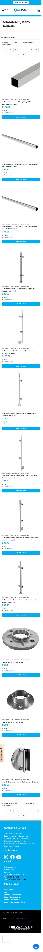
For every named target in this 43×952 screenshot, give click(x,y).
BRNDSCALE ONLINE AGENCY (18, 918)
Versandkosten (8, 112)
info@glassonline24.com (17, 880)
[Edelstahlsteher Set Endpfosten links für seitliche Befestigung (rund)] (21, 452)
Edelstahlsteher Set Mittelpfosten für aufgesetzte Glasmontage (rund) (19, 601)
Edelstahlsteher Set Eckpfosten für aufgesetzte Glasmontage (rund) (18, 290)
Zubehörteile (6, 99)
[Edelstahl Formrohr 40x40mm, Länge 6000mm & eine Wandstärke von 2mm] (21, 79)
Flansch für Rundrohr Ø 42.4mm (13, 662)
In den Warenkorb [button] (21, 117)
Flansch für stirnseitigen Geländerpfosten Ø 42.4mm (20, 782)
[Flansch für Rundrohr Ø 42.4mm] (21, 639)
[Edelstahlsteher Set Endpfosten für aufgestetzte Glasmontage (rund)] (21, 390)
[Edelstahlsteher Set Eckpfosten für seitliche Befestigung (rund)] (21, 328)
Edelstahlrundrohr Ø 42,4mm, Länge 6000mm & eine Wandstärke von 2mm (20, 228)
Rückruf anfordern (21, 2)
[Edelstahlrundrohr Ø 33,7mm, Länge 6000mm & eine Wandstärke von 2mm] (21, 141)
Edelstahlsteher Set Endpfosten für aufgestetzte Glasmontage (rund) (19, 414)
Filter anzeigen (9, 37)
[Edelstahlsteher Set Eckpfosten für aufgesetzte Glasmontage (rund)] (21, 266)
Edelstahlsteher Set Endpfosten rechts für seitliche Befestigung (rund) (20, 539)
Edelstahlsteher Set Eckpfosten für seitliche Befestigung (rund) (17, 352)
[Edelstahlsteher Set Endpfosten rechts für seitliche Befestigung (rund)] (21, 515)
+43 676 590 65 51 (13, 877)
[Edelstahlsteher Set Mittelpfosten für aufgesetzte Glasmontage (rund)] (21, 577)
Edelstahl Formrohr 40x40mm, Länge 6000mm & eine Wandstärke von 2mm (20, 103)
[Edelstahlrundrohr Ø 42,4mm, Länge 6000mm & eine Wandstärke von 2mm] (21, 203)
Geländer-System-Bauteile (20, 99)
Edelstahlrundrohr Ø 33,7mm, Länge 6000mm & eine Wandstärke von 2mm (20, 165)
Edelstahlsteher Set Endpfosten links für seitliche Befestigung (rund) (19, 477)
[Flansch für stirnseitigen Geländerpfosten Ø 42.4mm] (21, 759)
